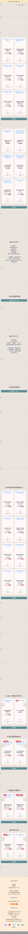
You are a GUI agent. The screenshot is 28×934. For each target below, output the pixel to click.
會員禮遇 (14, 886)
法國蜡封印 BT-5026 (14, 300)
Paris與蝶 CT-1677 (14, 391)
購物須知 (14, 884)
